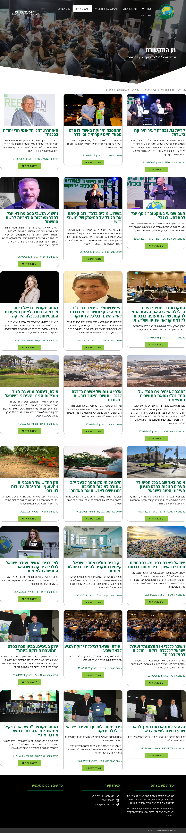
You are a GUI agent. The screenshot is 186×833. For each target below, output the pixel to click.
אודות (148, 8)
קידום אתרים (125, 830)
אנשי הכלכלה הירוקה (108, 8)
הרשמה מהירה (82, 8)
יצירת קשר (146, 15)
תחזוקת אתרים (139, 830)
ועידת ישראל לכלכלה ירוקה (160, 57)
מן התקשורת (64, 8)
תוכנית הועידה (130, 8)
